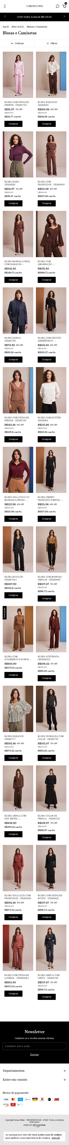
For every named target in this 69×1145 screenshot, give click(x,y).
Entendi (56, 1138)
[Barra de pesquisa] (57, 7)
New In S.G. (18, 27)
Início (6, 27)
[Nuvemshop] (35, 1126)
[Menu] (5, 7)
